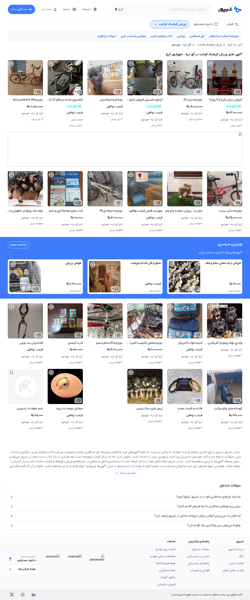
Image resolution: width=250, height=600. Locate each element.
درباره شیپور (236, 549)
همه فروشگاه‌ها (165, 563)
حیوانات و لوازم (107, 36)
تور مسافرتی (196, 36)
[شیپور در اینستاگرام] (22, 594)
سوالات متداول (201, 549)
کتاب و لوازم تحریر (161, 36)
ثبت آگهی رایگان (18, 9)
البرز (239, 45)
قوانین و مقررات (200, 570)
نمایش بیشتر (127, 473)
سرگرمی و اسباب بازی (133, 36)
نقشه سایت (236, 563)
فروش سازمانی (166, 584)
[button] (118, 9)
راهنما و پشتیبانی (199, 563)
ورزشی (181, 36)
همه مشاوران (167, 570)
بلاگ (241, 556)
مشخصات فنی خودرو (162, 556)
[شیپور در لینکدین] (33, 594)
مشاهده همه (18, 245)
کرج (230, 45)
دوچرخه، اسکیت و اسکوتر (224, 36)
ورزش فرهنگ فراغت (209, 45)
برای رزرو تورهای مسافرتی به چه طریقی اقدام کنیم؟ (209, 506)
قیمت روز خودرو (165, 549)
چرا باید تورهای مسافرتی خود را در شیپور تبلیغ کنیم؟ (208, 497)
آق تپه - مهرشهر (181, 45)
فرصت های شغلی (233, 570)
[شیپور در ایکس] (11, 594)
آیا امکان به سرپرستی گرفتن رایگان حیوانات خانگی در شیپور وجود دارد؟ (197, 516)
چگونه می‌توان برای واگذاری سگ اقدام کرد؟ (214, 525)
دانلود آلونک (167, 577)
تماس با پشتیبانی (198, 556)
